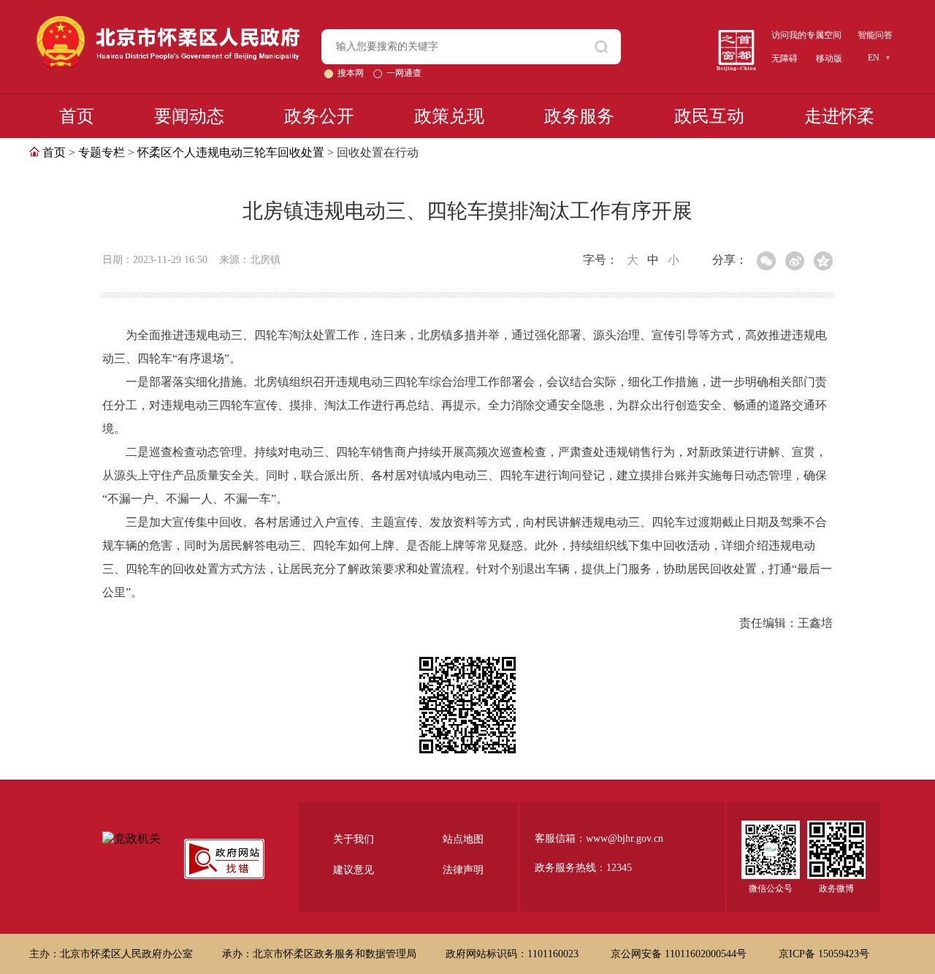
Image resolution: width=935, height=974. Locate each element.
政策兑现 (449, 116)
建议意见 (353, 869)
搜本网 (351, 73)
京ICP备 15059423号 (824, 953)
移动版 (829, 58)
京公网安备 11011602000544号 (680, 953)
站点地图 (463, 839)
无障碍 (784, 58)
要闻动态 (189, 116)
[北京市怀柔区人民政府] (168, 22)
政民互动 (709, 116)
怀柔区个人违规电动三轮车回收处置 (230, 152)
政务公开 (319, 116)
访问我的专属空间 (806, 35)
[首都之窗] (736, 35)
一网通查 (403, 73)
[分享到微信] (766, 260)
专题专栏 (101, 152)
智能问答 (875, 35)
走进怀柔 (839, 116)
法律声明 (463, 869)
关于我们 (353, 839)
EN (873, 58)
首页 (76, 116)
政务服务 (579, 116)
